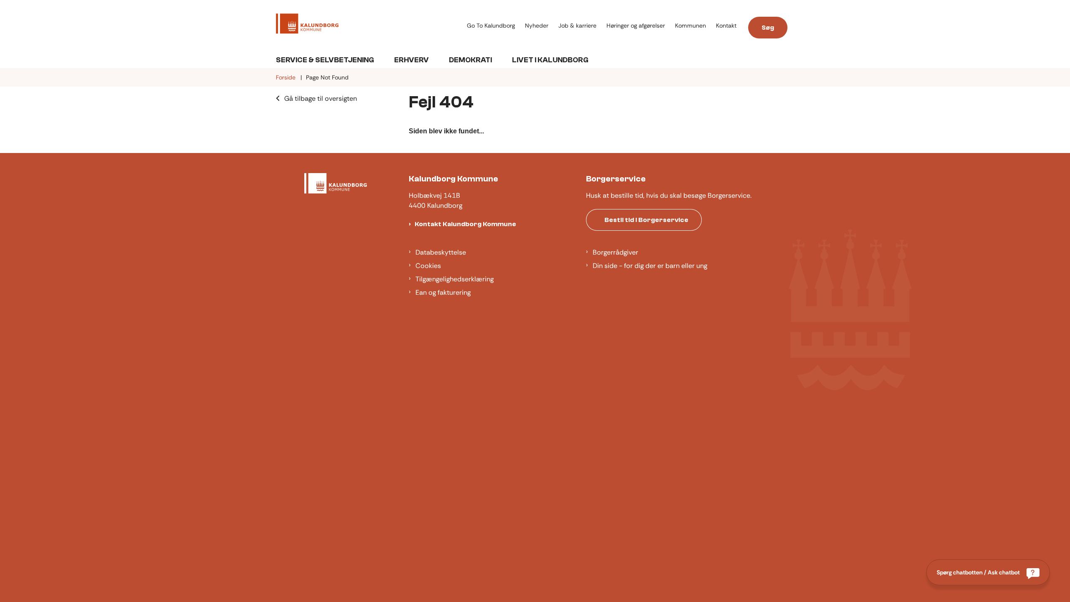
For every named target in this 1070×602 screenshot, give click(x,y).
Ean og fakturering (443, 292)
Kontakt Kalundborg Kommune (465, 224)
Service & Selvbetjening (325, 60)
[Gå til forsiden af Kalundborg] (369, 25)
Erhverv (411, 60)
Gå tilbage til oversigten (320, 98)
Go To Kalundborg (491, 26)
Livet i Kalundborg (550, 60)
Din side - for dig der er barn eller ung (650, 265)
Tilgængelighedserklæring (454, 279)
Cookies (428, 265)
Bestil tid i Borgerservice (646, 220)
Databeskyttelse (440, 252)
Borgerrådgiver (615, 252)
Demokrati (470, 60)
